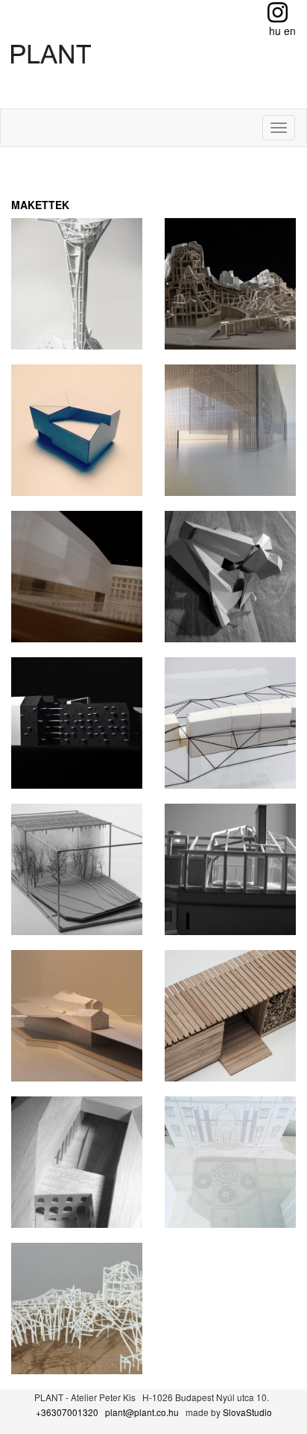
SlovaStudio (247, 1412)
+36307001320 (67, 1412)
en (290, 30)
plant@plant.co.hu (142, 1412)
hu (275, 30)
